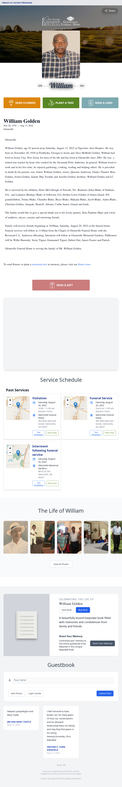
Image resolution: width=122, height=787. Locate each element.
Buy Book (82, 609)
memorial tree (39, 264)
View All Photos (61, 564)
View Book (67, 609)
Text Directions (38, 433)
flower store (84, 264)
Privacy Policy (52, 774)
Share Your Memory (102, 643)
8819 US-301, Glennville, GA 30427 (45, 474)
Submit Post (105, 693)
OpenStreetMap (64, 778)
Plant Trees (52, 433)
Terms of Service (69, 774)
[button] (18, 405)
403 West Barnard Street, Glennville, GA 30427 (47, 423)
